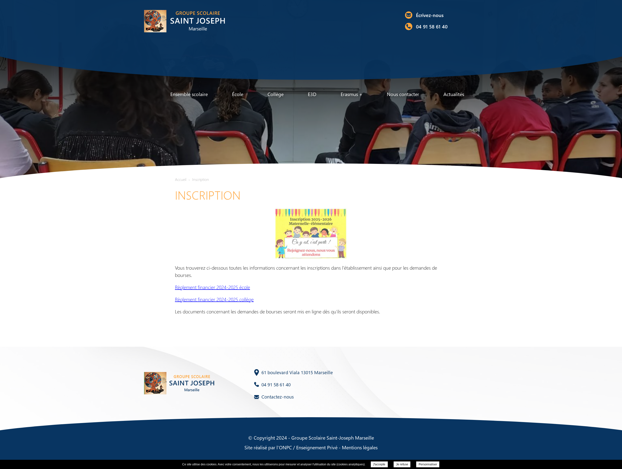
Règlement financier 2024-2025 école (212, 287)
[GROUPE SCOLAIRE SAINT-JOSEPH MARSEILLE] (184, 21)
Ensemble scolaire (189, 94)
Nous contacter (403, 94)
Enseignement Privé (316, 447)
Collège (276, 94)
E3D (312, 94)
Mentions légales (360, 447)
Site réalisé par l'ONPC (268, 447)
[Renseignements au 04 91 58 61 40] (408, 26)
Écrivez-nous (430, 15)
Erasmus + (352, 94)
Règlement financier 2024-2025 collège (214, 299)
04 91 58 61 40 (432, 26)
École (237, 94)
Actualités (453, 94)
